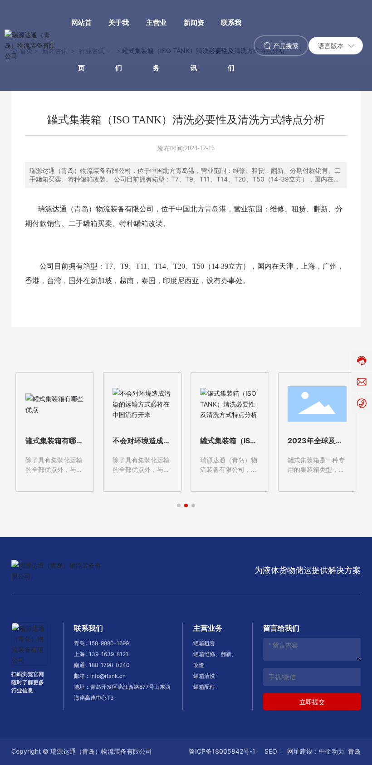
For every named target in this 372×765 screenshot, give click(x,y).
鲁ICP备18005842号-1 (222, 751)
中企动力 (331, 751)
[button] (179, 505)
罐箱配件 (204, 686)
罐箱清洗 (204, 675)
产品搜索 (286, 45)
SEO (270, 751)
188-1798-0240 (109, 665)
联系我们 (88, 628)
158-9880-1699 (109, 643)
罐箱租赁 (204, 643)
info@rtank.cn (108, 675)
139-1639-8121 (108, 654)
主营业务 (207, 628)
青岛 (354, 751)
